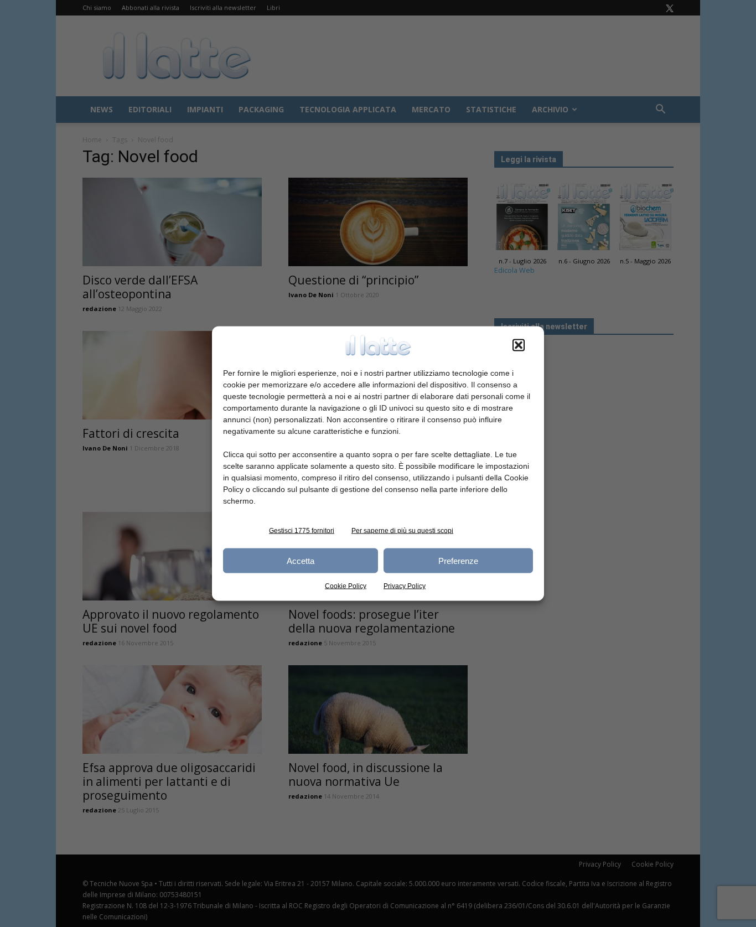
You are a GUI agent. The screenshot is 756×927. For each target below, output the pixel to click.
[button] (518, 345)
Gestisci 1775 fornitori (301, 531)
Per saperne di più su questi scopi (402, 531)
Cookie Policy (345, 586)
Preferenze (458, 560)
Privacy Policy (405, 586)
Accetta (300, 560)
